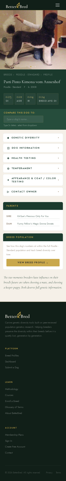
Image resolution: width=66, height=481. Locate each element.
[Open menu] (57, 5)
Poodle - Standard (28, 74)
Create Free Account (15, 446)
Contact (9, 452)
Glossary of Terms (14, 407)
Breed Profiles (12, 355)
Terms (58, 472)
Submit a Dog (12, 367)
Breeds (8, 74)
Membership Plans (14, 435)
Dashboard (10, 361)
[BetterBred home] (17, 5)
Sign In (8, 441)
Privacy (49, 472)
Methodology (11, 389)
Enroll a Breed (12, 401)
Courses (9, 395)
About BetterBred (13, 413)
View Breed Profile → (33, 262)
